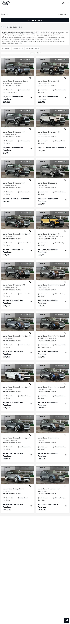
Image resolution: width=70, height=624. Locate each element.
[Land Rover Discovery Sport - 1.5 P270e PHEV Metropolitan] (17, 67)
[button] (22, 48)
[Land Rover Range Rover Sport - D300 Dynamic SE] (17, 220)
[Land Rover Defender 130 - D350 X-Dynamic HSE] (17, 271)
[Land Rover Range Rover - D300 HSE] (52, 424)
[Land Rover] (6, 3)
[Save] (30, 78)
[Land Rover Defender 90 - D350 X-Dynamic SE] (52, 67)
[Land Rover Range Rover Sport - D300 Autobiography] (52, 373)
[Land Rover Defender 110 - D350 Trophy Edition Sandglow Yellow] (52, 220)
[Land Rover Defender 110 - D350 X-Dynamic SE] (17, 118)
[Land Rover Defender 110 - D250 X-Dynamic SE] (52, 118)
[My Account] (63, 3)
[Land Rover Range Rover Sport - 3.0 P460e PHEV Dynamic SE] (52, 322)
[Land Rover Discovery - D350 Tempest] (52, 169)
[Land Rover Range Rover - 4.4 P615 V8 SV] (52, 475)
